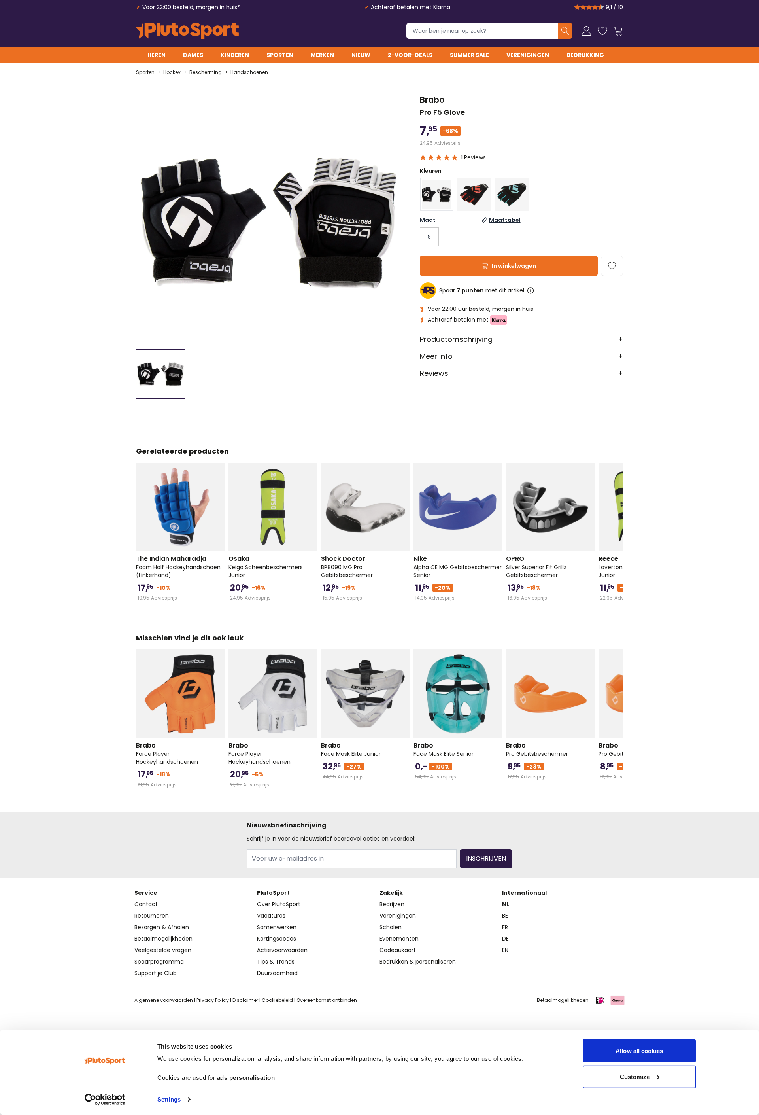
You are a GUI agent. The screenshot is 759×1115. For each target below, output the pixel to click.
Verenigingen (527, 55)
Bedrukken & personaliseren (418, 961)
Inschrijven (486, 858)
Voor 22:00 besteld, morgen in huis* (191, 7)
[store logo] (187, 31)
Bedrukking (585, 55)
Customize (635, 1076)
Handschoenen (249, 72)
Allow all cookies (639, 1050)
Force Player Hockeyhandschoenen (167, 753)
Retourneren (151, 916)
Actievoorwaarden (282, 950)
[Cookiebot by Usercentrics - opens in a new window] (105, 1100)
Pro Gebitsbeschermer (537, 749)
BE (505, 916)
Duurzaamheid (277, 973)
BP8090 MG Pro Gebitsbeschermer (347, 567)
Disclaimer (245, 1000)
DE (505, 939)
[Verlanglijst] (602, 31)
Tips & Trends (276, 961)
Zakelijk (391, 893)
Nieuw (360, 55)
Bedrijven (392, 904)
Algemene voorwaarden (163, 1000)
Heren (156, 55)
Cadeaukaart (398, 950)
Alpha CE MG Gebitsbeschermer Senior (457, 567)
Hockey (172, 72)
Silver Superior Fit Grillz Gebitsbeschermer (536, 567)
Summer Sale (469, 55)
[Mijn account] (586, 31)
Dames (193, 55)
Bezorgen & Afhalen (161, 927)
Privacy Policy (212, 1000)
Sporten (279, 55)
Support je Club (155, 973)
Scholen (391, 927)
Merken (322, 55)
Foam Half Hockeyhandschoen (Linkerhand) (178, 567)
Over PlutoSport (278, 904)
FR (505, 927)
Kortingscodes (276, 939)
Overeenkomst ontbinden (326, 1000)
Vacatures (271, 916)
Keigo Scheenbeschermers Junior (265, 567)
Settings (169, 1099)
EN (505, 950)
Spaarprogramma (159, 961)
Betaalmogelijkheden (163, 939)
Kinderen (235, 55)
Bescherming (205, 72)
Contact (146, 904)
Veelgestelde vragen (162, 950)
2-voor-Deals (410, 55)
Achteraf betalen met (459, 320)
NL (505, 904)
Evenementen (399, 939)
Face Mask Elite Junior (351, 749)
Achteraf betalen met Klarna (410, 7)
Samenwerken (276, 927)
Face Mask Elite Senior (443, 749)
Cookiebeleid (277, 1000)
